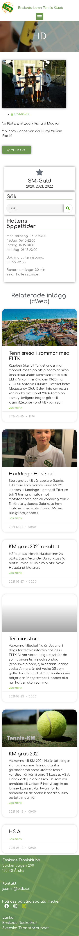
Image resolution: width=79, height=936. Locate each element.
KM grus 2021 (24, 754)
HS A (14, 831)
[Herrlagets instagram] (24, 906)
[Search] (68, 208)
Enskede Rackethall (19, 923)
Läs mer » (15, 407)
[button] (39, 16)
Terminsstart (24, 638)
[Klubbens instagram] (15, 906)
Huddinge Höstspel (32, 473)
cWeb (39, 301)
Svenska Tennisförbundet (25, 928)
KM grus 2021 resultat (34, 546)
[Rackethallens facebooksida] (6, 906)
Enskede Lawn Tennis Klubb (40, 8)
